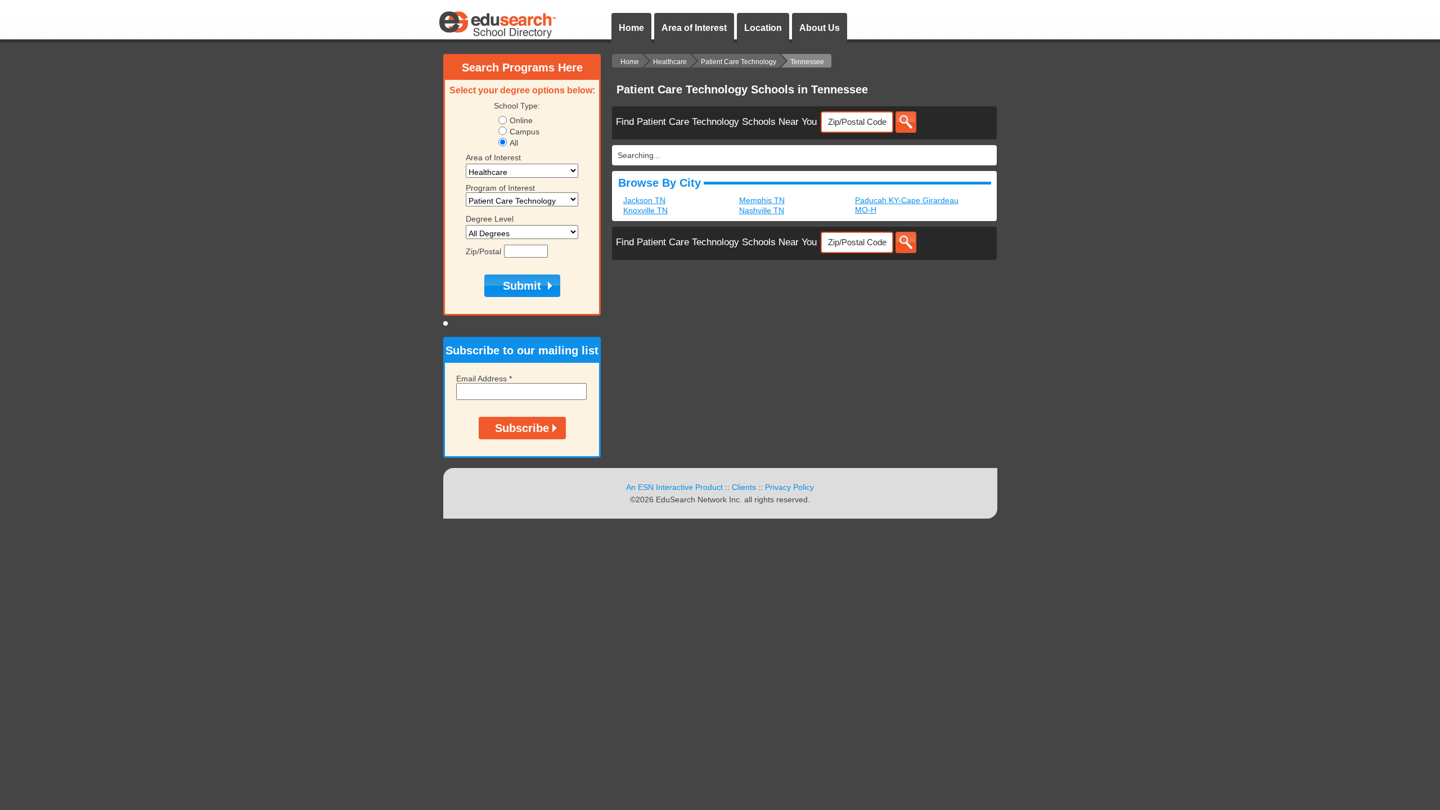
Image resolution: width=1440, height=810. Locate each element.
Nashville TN (761, 210)
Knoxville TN (645, 210)
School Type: (517, 105)
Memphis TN (762, 200)
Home (631, 28)
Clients (744, 487)
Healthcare (670, 62)
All (514, 142)
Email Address (484, 378)
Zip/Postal (483, 251)
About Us (819, 28)
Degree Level (490, 218)
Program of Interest (500, 187)
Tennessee (807, 62)
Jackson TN (644, 200)
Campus (524, 131)
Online (521, 120)
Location (763, 28)
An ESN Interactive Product (674, 487)
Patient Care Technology (738, 62)
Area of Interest (694, 28)
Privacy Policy (789, 487)
